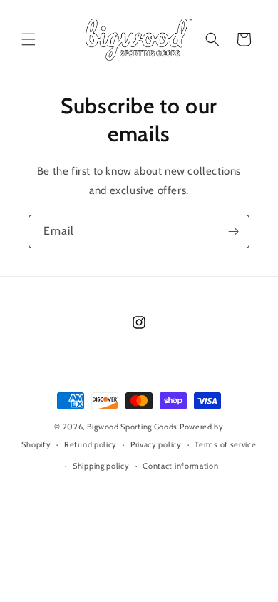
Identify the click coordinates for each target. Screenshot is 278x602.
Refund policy (90, 444)
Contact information (180, 466)
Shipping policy (101, 466)
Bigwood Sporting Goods (132, 427)
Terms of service (225, 444)
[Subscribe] (233, 231)
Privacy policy (156, 444)
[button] (28, 39)
